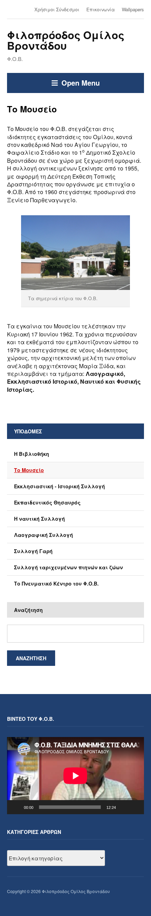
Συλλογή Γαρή (33, 551)
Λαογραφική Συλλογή (43, 534)
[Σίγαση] (123, 807)
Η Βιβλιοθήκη (31, 453)
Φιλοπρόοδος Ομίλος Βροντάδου (65, 40)
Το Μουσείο (29, 470)
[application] (75, 775)
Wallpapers (133, 9)
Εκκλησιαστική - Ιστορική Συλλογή (59, 486)
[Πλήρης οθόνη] (134, 807)
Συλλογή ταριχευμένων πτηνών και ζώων (68, 567)
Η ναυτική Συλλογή (39, 518)
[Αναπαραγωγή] (16, 807)
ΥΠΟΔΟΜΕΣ (28, 431)
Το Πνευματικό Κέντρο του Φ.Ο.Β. (56, 583)
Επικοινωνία (100, 9)
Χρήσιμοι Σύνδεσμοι (56, 9)
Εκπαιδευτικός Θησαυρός (47, 502)
